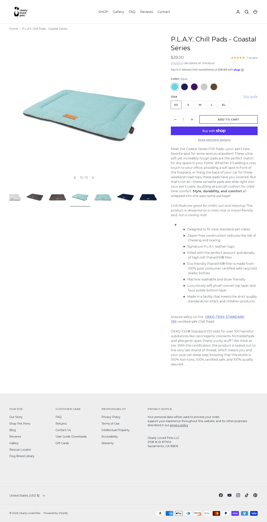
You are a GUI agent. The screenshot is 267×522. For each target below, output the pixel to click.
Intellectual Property (115, 430)
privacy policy (179, 425)
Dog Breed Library (21, 456)
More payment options (214, 140)
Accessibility (109, 436)
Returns (61, 423)
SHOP (103, 12)
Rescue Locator (20, 449)
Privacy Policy (110, 417)
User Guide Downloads (71, 436)
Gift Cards (62, 443)
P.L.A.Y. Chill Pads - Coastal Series (44, 29)
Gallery (118, 12)
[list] (83, 109)
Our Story (15, 417)
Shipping (177, 63)
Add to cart (228, 119)
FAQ (132, 12)
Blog (12, 430)
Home (13, 29)
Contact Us (63, 430)
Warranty (107, 443)
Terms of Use (110, 423)
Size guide (250, 96)
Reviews (146, 12)
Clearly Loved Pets (29, 513)
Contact (164, 12)
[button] (255, 12)
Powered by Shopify (56, 513)
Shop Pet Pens (19, 423)
